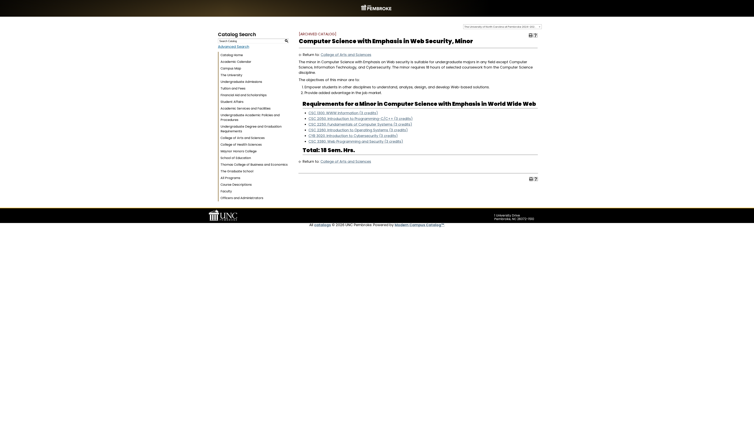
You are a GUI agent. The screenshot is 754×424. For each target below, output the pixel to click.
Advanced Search (233, 46)
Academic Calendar (236, 61)
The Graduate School (237, 171)
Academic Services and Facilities (246, 108)
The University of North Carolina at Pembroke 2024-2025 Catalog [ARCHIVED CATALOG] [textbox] (503, 27)
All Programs (230, 178)
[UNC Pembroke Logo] (230, 215)
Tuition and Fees (233, 88)
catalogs (322, 224)
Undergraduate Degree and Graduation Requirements (251, 128)
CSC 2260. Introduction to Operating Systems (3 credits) (358, 130)
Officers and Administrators (242, 198)
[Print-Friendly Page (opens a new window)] (531, 35)
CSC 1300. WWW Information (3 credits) (343, 113)
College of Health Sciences (241, 144)
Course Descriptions (236, 184)
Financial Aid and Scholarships (244, 95)
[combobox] (502, 26)
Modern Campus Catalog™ (419, 224)
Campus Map (231, 68)
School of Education (236, 158)
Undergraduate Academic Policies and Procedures (250, 117)
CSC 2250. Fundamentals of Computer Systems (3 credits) (360, 124)
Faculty (226, 191)
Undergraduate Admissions (241, 82)
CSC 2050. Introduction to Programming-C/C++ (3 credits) (360, 118)
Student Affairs (232, 102)
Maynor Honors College (239, 151)
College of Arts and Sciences (243, 138)
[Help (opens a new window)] (535, 35)
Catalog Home (232, 55)
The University (231, 75)
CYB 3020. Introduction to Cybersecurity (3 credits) (353, 135)
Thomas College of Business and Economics (254, 164)
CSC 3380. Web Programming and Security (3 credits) (355, 141)
